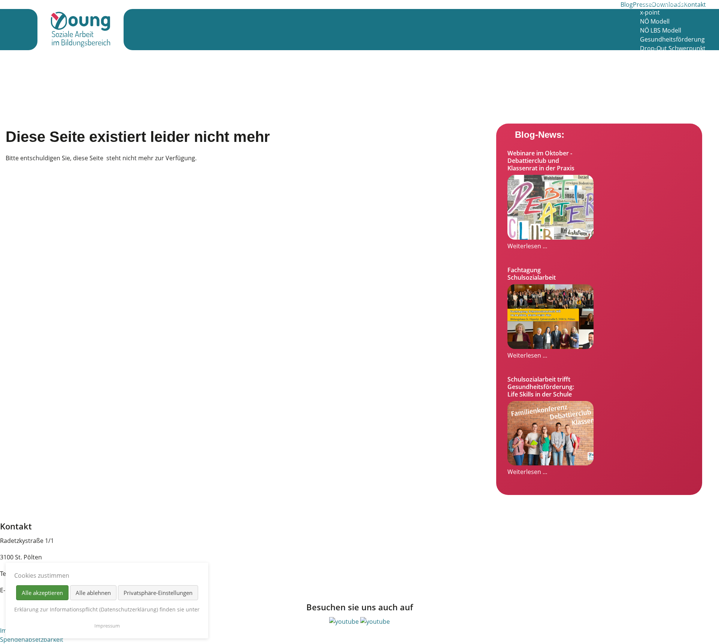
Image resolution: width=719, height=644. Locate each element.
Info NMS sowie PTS (667, 84)
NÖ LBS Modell (660, 30)
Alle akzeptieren (42, 592)
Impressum (107, 625)
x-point (650, 12)
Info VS (649, 75)
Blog (627, 4)
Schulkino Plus (660, 57)
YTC (645, 102)
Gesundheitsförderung (672, 39)
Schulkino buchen (665, 93)
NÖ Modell (655, 21)
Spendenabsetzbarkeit (31, 639)
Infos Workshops (664, 66)
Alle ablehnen (93, 592)
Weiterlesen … (527, 246)
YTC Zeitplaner (660, 111)
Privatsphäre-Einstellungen (158, 592)
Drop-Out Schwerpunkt (673, 48)
